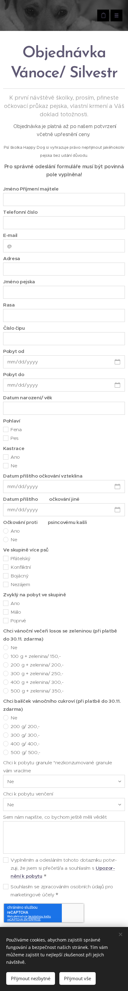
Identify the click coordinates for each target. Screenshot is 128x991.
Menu (116, 15)
